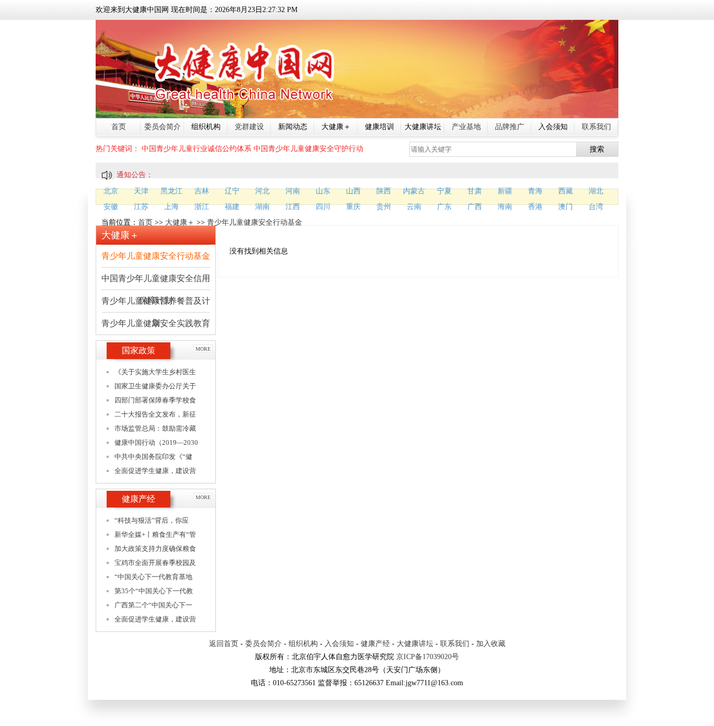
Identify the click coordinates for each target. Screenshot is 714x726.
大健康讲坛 (415, 644)
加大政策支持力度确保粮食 (155, 548)
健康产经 (375, 644)
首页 (118, 127)
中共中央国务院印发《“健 (153, 456)
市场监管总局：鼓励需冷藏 (155, 428)
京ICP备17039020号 (427, 657)
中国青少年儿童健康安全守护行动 (308, 149)
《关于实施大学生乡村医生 (155, 372)
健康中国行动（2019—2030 (156, 442)
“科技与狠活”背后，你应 (151, 520)
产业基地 (466, 127)
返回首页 (223, 644)
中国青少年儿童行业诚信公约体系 (196, 149)
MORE (203, 349)
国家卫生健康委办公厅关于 (155, 386)
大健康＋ (179, 222)
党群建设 (249, 127)
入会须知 (339, 644)
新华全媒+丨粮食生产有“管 (155, 534)
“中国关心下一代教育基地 (153, 577)
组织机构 (303, 644)
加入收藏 (490, 644)
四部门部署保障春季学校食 (155, 400)
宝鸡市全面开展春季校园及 (155, 563)
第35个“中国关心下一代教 (153, 591)
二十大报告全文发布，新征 (155, 414)
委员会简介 (162, 127)
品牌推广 (509, 127)
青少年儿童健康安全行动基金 (254, 222)
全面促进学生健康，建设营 (155, 471)
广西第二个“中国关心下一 (153, 605)
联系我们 (596, 127)
